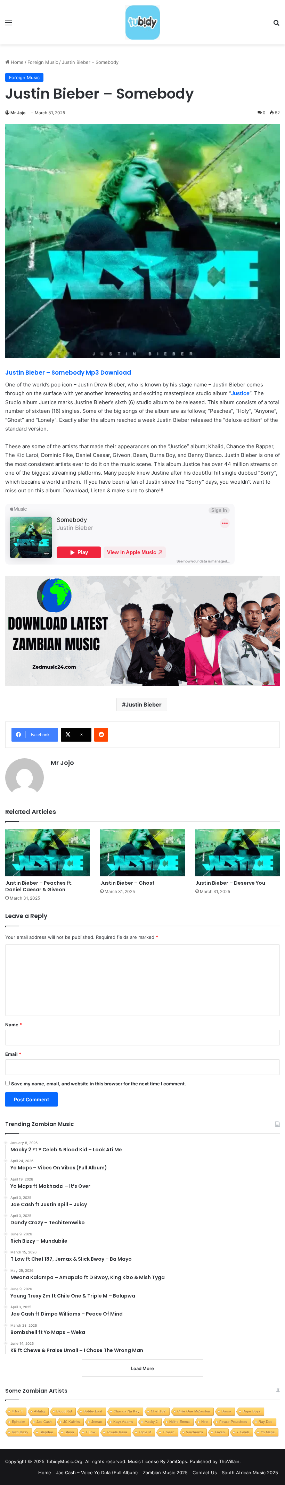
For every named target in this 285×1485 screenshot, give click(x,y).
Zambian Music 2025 (165, 1472)
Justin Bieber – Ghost (127, 882)
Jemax (96, 1422)
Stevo (69, 1432)
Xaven (219, 1432)
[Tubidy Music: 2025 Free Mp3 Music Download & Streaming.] (142, 22)
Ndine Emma (179, 1422)
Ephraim (18, 1422)
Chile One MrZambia (193, 1411)
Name (13, 1024)
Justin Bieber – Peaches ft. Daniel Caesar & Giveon (39, 886)
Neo (204, 1422)
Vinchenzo (194, 1432)
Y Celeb (242, 1432)
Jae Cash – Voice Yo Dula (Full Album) (97, 1472)
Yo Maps (268, 1432)
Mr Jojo (17, 112)
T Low (90, 1432)
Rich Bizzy (20, 1432)
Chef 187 (158, 1411)
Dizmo (226, 1411)
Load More (142, 1368)
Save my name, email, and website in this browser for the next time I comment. (98, 1083)
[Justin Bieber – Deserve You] (237, 852)
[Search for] (276, 25)
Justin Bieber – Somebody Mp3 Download (68, 372)
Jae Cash (44, 1422)
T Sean (168, 1432)
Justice (240, 393)
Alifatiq (39, 1411)
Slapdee (46, 1432)
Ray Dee (265, 1422)
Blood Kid (64, 1411)
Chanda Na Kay (126, 1411)
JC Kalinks (71, 1422)
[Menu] (8, 25)
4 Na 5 (17, 1411)
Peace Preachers (233, 1422)
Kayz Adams (123, 1422)
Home (16, 62)
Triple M (145, 1432)
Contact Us (205, 1472)
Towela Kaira (117, 1432)
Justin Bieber (143, 704)
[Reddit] (101, 735)
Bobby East (92, 1411)
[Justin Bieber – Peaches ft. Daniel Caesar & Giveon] (47, 852)
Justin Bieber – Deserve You (230, 882)
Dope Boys (251, 1411)
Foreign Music (42, 62)
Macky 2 (151, 1422)
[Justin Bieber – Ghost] (142, 852)
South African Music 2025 (250, 1472)
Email (13, 1054)
